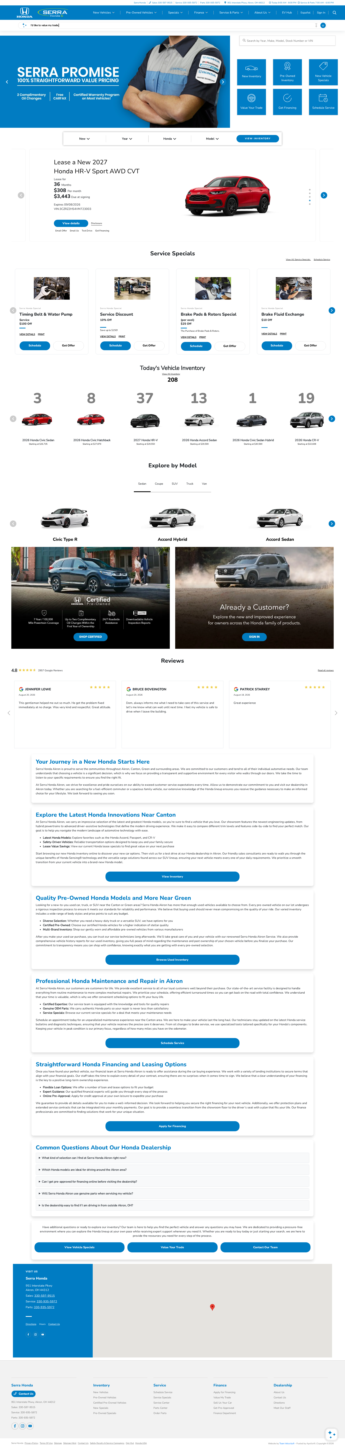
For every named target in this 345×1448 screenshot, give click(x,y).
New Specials (100, 1408)
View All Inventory (171, 374)
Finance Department (224, 1413)
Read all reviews (326, 670)
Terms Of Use (46, 1443)
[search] (334, 13)
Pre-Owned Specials (104, 1413)
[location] (225, 2)
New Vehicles (100, 1392)
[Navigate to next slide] (227, 81)
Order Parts (160, 1413)
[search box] (287, 41)
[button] (212, 1307)
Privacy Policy (31, 1443)
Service (159, 1385)
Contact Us (54, 1324)
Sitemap (58, 1443)
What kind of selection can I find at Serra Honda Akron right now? (84, 1158)
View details (71, 223)
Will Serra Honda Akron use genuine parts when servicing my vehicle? (87, 1194)
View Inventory (172, 877)
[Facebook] (28, 1334)
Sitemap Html (69, 1443)
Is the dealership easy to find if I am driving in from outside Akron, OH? (87, 1205)
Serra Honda (17, 1443)
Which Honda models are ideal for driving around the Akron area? (84, 1170)
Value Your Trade (172, 1247)
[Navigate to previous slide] (2, 81)
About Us (279, 1392)
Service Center (161, 1402)
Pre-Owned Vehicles (104, 1397)
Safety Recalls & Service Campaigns (107, 1443)
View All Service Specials (298, 259)
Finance (220, 1385)
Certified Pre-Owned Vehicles (109, 1402)
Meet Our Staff (282, 1408)
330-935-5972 (47, 1301)
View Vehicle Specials (80, 1247)
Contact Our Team (265, 1247)
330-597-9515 (44, 1296)
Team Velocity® (287, 1443)
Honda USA (141, 1443)
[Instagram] (35, 1334)
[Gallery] (115, 82)
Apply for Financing (172, 1126)
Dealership (283, 1385)
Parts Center (160, 1408)
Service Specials (162, 1397)
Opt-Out (130, 1443)
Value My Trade (222, 1397)
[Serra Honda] (42, 12)
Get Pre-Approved (223, 1408)
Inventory (101, 1385)
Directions (31, 1324)
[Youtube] (42, 1334)
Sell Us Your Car (222, 1402)
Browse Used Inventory (172, 960)
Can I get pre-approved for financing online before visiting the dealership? (89, 1182)
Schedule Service (322, 259)
